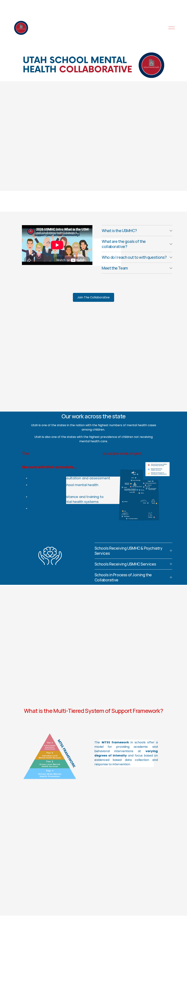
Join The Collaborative (93, 297)
